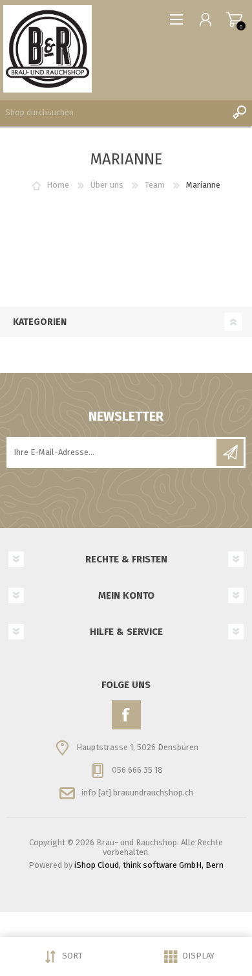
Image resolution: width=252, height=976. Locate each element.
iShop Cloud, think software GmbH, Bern (149, 865)
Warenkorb (234, 19)
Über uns (106, 185)
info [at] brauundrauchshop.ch (137, 792)
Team (155, 185)
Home (58, 185)
